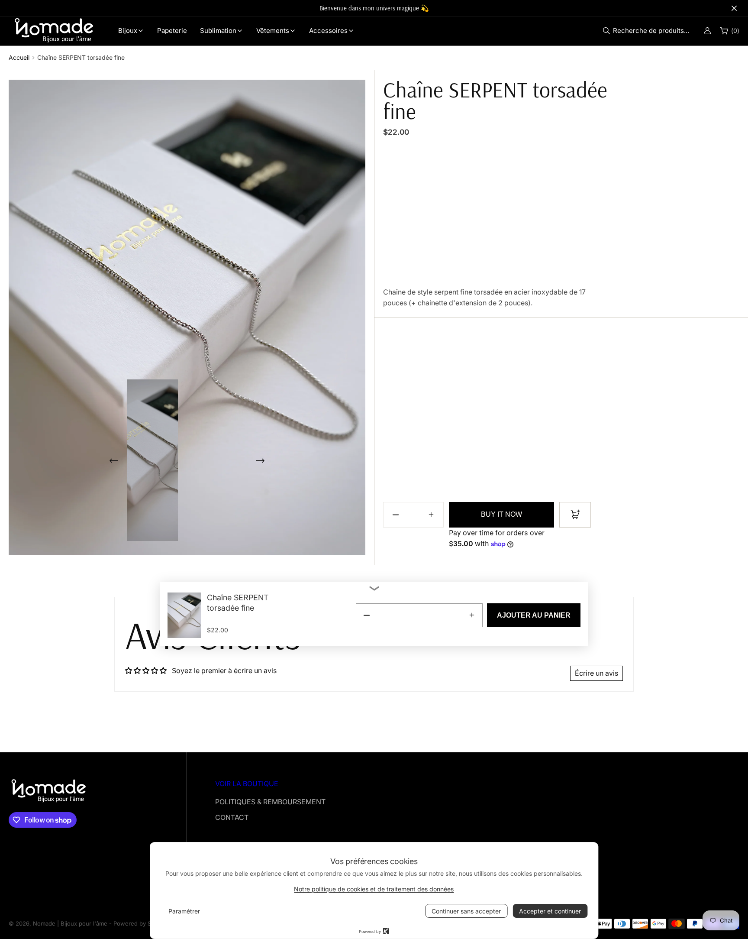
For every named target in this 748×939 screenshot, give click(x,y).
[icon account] (707, 31)
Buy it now (501, 514)
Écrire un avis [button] (596, 673)
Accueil (19, 57)
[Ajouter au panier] (575, 515)
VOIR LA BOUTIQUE (246, 783)
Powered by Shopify (140, 923)
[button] (648, 31)
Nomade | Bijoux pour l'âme (70, 923)
